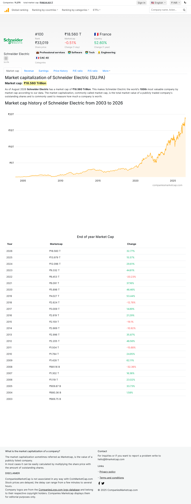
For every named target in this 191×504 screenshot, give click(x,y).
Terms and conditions (112, 477)
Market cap (12, 70)
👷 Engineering (106, 52)
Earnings (43, 70)
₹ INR (174, 2)
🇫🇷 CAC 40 (42, 57)
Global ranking (20, 9)
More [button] (105, 70)
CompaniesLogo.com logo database (59, 489)
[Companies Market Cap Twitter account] (102, 483)
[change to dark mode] (185, 3)
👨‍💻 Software (75, 52)
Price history (61, 70)
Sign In (141, 2)
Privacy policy (107, 471)
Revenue (29, 70)
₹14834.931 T (46, 2)
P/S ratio (93, 70)
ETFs (96, 9)
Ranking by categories (74, 9)
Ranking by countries (44, 9)
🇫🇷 (102, 34)
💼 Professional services (50, 52)
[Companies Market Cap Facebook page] (99, 483)
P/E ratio (78, 70)
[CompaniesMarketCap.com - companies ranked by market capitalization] (6, 10)
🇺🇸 (157, 2)
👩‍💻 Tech (90, 52)
